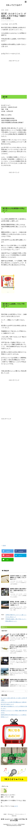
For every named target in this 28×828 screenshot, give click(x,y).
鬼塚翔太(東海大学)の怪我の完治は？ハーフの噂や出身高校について (18, 681)
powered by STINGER (16, 825)
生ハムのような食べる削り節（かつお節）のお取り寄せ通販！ (18, 634)
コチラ (16, 806)
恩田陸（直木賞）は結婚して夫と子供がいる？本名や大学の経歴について (18, 603)
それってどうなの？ (14, 5)
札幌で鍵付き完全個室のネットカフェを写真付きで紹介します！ (18, 658)
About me (14, 815)
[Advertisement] (14, 77)
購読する (4, 627)
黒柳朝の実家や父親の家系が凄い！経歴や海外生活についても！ (18, 590)
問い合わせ (10, 814)
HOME (5, 814)
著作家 (4, 545)
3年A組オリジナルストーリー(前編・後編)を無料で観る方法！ (18, 669)
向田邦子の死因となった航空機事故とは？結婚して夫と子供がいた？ (18, 577)
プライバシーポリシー (19, 814)
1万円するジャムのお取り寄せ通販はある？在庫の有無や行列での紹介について (18, 646)
